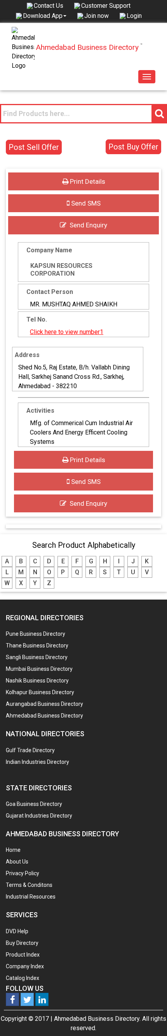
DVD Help (17, 931)
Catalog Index (22, 978)
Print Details (86, 181)
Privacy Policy (22, 873)
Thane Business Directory (37, 645)
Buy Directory (22, 943)
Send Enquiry (86, 225)
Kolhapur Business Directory (40, 692)
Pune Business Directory (35, 634)
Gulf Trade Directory (30, 750)
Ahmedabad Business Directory (44, 715)
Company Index (25, 966)
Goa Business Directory (34, 804)
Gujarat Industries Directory (39, 816)
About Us (17, 861)
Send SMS (85, 203)
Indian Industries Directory (37, 762)
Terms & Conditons (29, 885)
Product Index (23, 955)
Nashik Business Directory (37, 680)
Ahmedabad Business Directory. (97, 1018)
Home (13, 850)
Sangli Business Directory (37, 657)
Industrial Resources (31, 897)
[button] (44, 15)
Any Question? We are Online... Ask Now (149, 1018)
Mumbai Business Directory (39, 669)
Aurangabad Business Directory (44, 704)
